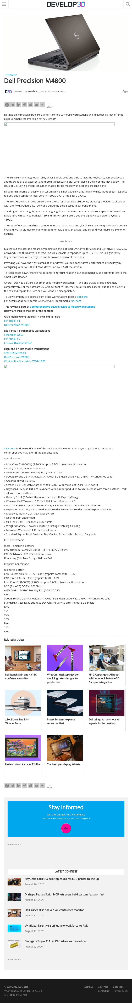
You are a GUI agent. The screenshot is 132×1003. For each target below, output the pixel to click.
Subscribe (118, 986)
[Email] (36, 104)
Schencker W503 (14, 334)
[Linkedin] (18, 104)
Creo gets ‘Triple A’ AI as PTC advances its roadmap (56, 941)
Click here (9, 448)
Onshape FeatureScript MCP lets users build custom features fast (64, 895)
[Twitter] (12, 104)
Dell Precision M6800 (16, 357)
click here (82, 296)
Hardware (11, 75)
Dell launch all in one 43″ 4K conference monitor (54, 910)
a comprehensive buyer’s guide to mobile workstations (62, 306)
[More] (42, 104)
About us (89, 986)
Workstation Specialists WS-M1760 (25, 361)
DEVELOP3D (57, 91)
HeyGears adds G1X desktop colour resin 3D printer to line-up (62, 879)
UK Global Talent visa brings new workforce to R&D (56, 926)
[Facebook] (7, 104)
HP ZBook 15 (12, 338)
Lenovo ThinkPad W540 (18, 343)
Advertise (103, 986)
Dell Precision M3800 (16, 324)
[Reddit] (30, 104)
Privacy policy (121, 990)
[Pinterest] (24, 104)
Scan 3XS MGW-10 (15, 353)
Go (66, 828)
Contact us (103, 990)
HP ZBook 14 (12, 320)
